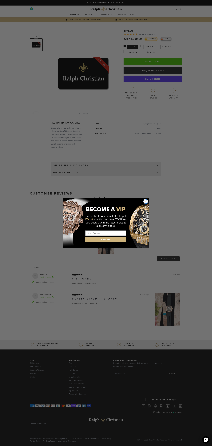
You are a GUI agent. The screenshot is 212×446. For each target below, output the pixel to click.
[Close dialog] (146, 201)
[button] (206, 440)
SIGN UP (106, 239)
